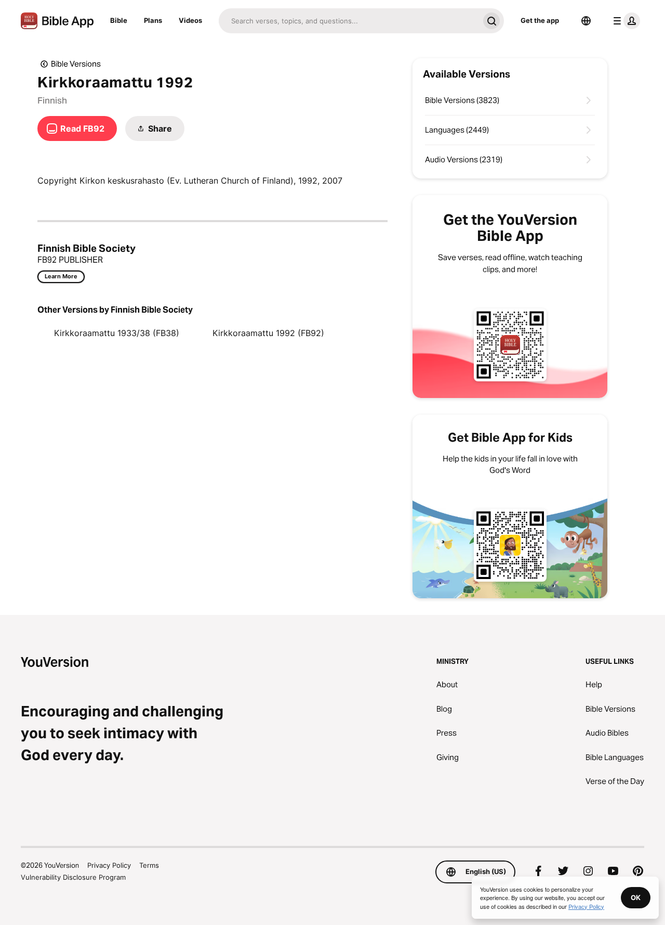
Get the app (540, 20)
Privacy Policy (109, 865)
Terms (149, 865)
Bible (118, 20)
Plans (153, 20)
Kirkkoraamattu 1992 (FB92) (268, 333)
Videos (190, 20)
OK (636, 897)
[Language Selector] (586, 20)
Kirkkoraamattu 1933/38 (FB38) (116, 333)
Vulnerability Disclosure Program (73, 877)
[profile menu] (624, 20)
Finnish (52, 100)
